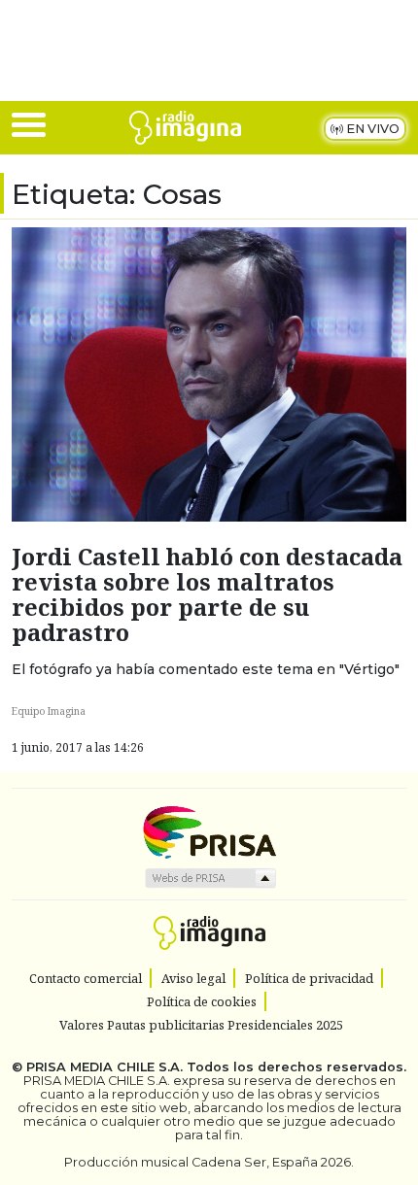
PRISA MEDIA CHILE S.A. (104, 1067)
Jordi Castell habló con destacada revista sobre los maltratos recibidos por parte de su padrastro (207, 594)
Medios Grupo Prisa (209, 878)
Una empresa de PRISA (209, 831)
